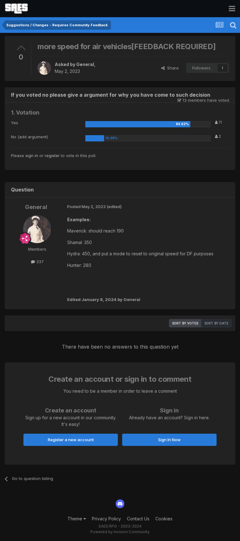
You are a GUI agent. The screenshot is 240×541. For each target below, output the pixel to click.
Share (172, 67)
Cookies (163, 518)
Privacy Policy (106, 518)
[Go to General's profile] (44, 68)
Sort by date (216, 323)
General (85, 64)
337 (39, 261)
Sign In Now (169, 439)
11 (220, 122)
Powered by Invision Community (120, 531)
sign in (31, 155)
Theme (75, 518)
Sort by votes (185, 323)
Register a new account (71, 439)
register (52, 155)
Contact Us (138, 518)
